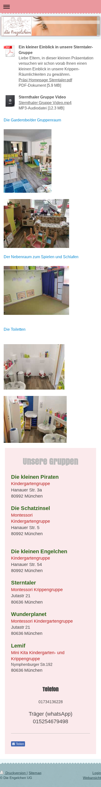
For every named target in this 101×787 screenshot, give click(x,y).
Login (96, 773)
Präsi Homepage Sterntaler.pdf (45, 80)
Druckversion (15, 773)
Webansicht (92, 778)
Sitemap (35, 773)
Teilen (19, 744)
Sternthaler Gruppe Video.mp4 (45, 103)
